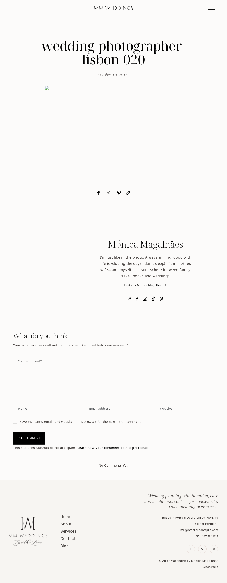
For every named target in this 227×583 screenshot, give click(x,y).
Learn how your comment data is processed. (113, 447)
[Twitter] (108, 193)
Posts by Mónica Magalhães (144, 285)
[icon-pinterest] (202, 549)
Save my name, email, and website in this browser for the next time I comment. (81, 421)
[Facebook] (98, 193)
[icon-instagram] (214, 549)
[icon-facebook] (191, 549)
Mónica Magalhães (145, 244)
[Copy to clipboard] (128, 193)
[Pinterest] (119, 193)
